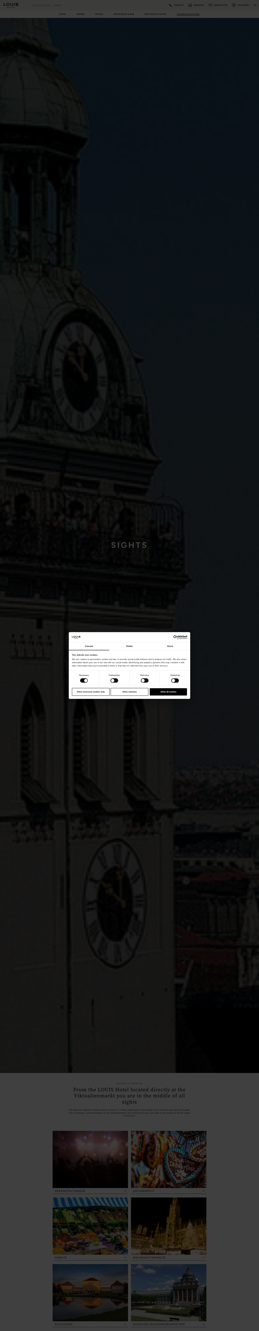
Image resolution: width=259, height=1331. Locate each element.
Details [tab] (129, 646)
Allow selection (129, 692)
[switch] (114, 680)
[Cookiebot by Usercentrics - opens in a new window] (175, 637)
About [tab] (170, 646)
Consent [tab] (89, 646)
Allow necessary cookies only (91, 692)
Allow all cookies (168, 692)
